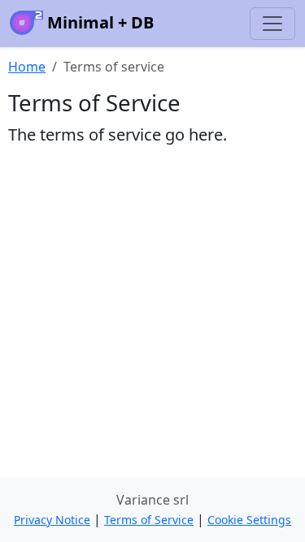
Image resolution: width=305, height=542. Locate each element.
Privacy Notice (52, 519)
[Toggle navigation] (272, 23)
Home (27, 67)
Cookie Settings (249, 519)
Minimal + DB (98, 22)
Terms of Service (149, 519)
